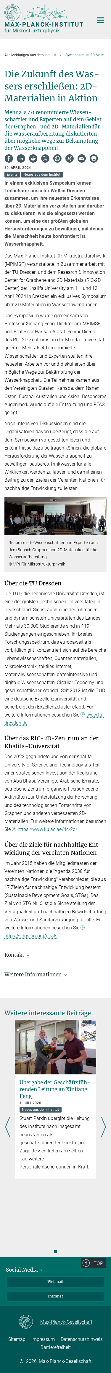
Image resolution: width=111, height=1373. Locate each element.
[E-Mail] (81, 158)
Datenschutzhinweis (82, 1339)
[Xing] (69, 158)
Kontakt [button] (14, 955)
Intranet (55, 1296)
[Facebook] (8, 158)
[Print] (93, 158)
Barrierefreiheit (56, 1347)
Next (103, 1127)
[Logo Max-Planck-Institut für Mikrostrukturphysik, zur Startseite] (44, 18)
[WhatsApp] (57, 158)
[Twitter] (45, 158)
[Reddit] (33, 158)
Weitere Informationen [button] (33, 975)
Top (98, 1263)
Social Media (22, 1270)
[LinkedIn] (21, 158)
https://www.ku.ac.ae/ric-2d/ (47, 829)
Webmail (55, 1281)
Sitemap (16, 1339)
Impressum (43, 1339)
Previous (7, 1127)
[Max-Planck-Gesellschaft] (29, 1322)
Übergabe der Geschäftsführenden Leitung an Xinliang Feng (55, 1089)
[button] (101, 529)
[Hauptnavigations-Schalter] (100, 20)
